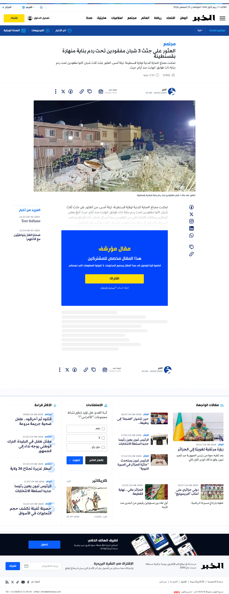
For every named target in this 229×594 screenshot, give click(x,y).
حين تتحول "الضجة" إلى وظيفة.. (133, 421)
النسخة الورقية (12, 31)
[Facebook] (28, 582)
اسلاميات (117, 18)
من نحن (163, 582)
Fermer (222, 18)
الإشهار (184, 582)
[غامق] (45, 7)
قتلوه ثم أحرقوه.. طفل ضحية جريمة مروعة (33, 422)
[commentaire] (89, 91)
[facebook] (70, 91)
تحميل (44, 544)
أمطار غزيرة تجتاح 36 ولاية (30, 468)
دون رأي (96, 447)
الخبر (164, 90)
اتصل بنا (173, 582)
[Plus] (55, 91)
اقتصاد (170, 18)
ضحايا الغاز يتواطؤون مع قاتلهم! (27, 237)
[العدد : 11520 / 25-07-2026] (87, 500)
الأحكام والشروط (197, 582)
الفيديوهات (38, 31)
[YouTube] (23, 582)
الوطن (184, 18)
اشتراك (114, 279)
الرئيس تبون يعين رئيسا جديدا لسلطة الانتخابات (134, 442)
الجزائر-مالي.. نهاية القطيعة (131, 492)
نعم (98, 428)
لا (99, 437)
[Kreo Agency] (177, 592)
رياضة (158, 18)
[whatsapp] (191, 235)
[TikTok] (17, 582)
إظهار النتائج (96, 460)
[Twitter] (12, 582)
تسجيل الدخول (107, 288)
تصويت (76, 460)
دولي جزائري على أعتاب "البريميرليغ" (187, 492)
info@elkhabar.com (51, 592)
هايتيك (101, 18)
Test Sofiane (30, 221)
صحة (89, 18)
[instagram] (191, 221)
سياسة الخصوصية (215, 582)
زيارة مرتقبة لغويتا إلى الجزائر (200, 449)
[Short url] (82, 91)
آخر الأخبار (60, 31)
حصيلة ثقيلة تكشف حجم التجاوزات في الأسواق (30, 511)
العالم (145, 18)
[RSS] (7, 582)
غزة (199, 30)
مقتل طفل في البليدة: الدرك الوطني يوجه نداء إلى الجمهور (29, 446)
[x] (63, 91)
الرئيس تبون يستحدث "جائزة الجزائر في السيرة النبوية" (133, 464)
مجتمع (131, 18)
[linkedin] (191, 228)
